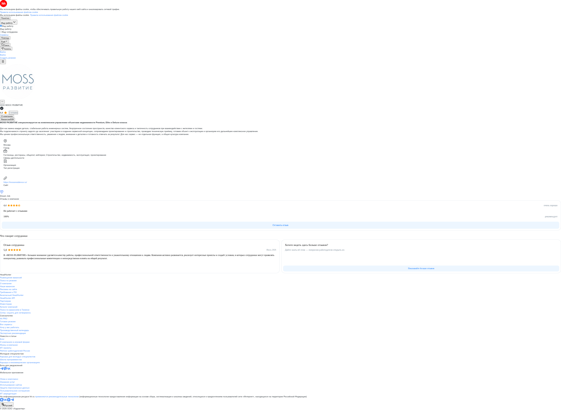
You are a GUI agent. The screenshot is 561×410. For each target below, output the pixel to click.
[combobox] (6, 404)
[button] (3, 52)
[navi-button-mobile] (3, 61)
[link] (5, 45)
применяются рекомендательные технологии (57, 396)
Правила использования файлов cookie (49, 15)
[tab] (7, 116)
